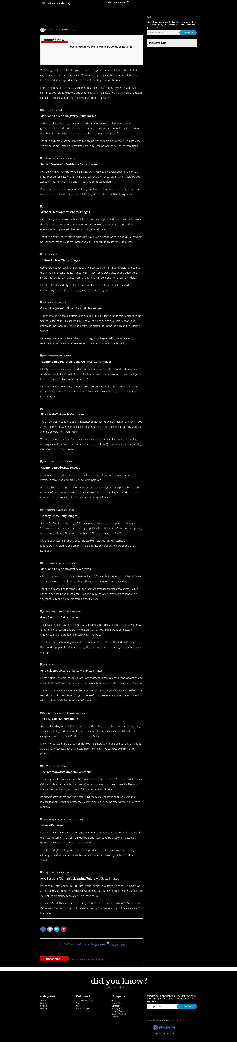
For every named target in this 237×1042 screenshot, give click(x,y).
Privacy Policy (118, 1008)
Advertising (117, 1003)
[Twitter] (180, 3)
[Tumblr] (190, 3)
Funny (43, 1003)
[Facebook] (175, 3)
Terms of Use (118, 1011)
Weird (43, 1000)
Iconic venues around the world (88, 959)
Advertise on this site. (164, 1033)
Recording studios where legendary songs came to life (90, 18)
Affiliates (116, 1016)
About (114, 1000)
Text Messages (82, 1008)
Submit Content (119, 1014)
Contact (115, 1005)
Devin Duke (50, 30)
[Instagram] (185, 3)
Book (78, 1003)
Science (43, 1005)
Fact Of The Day (60, 3)
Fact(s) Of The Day (84, 1000)
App (78, 1005)
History (43, 1008)
